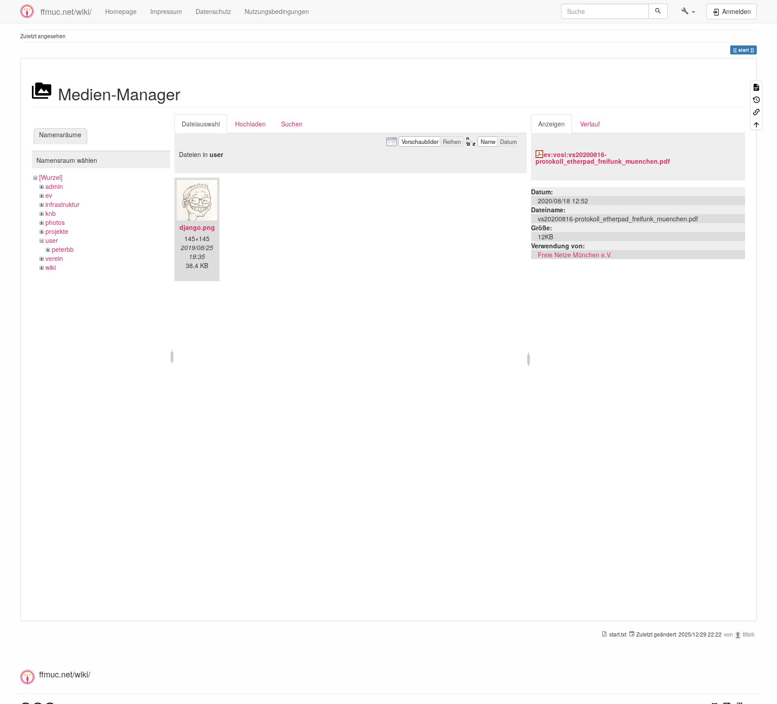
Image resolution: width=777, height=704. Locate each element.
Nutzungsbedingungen (277, 11)
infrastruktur (62, 204)
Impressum (166, 11)
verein (54, 258)
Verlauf (590, 123)
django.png (197, 227)
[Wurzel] (51, 177)
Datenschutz (213, 11)
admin (54, 186)
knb (50, 213)
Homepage (121, 11)
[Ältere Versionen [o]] (756, 98)
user (51, 240)
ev (48, 195)
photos (55, 222)
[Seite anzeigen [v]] (756, 86)
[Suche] (658, 11)
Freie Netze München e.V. (575, 254)
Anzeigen (551, 123)
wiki (50, 267)
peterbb (63, 249)
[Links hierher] (756, 111)
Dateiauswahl (201, 123)
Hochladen (250, 123)
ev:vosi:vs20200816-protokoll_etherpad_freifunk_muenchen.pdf (603, 158)
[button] (688, 11)
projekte (56, 231)
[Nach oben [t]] (756, 123)
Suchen (292, 123)
